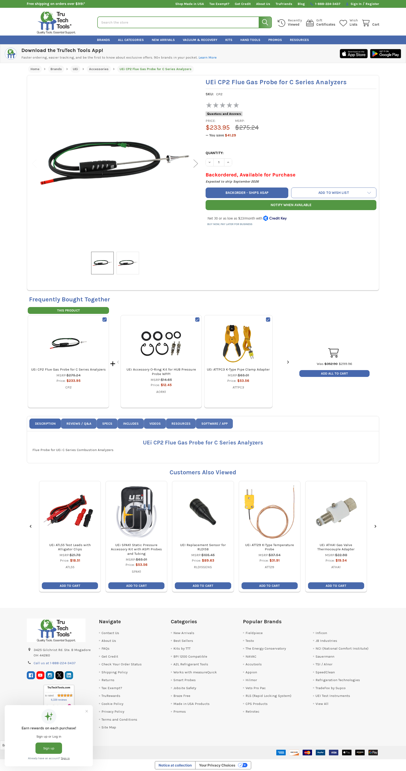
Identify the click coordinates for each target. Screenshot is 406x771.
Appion (251, 672)
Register (372, 4)
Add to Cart (70, 586)
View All (322, 704)
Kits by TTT (182, 648)
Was (327, 364)
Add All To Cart (334, 374)
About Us (263, 4)
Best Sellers (183, 641)
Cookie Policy (112, 704)
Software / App (214, 424)
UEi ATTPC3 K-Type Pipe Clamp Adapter (238, 369)
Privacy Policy (113, 711)
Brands (103, 40)
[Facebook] (31, 675)
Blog (301, 4)
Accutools (254, 664)
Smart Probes (184, 680)
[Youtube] (40, 675)
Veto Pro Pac (256, 688)
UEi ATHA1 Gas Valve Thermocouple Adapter (336, 547)
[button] (334, 193)
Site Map (109, 727)
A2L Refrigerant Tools (190, 664)
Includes (131, 424)
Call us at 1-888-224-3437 (55, 663)
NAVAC (251, 656)
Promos (275, 40)
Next (195, 163)
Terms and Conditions (119, 719)
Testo (250, 641)
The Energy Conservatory (266, 648)
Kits (228, 40)
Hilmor (251, 680)
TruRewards (111, 696)
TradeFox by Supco (331, 688)
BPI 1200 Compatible (190, 656)
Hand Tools (250, 40)
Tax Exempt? (219, 4)
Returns (108, 680)
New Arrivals (163, 40)
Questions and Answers (224, 114)
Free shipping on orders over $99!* (56, 4)
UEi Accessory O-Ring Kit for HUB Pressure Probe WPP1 (161, 371)
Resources (299, 40)
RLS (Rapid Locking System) (268, 696)
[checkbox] (104, 319)
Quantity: (214, 153)
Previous (34, 163)
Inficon (321, 633)
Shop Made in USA (189, 4)
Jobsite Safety (184, 688)
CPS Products (257, 704)
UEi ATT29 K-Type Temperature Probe (269, 547)
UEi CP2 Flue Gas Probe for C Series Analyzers (68, 369)
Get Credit (243, 4)
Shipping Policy (115, 672)
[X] (59, 675)
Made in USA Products (191, 704)
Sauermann (325, 656)
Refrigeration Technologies (338, 680)
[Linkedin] (69, 675)
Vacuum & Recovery (200, 40)
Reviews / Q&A (78, 424)
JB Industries (326, 641)
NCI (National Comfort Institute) (342, 648)
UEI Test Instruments (333, 696)
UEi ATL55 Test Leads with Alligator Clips (70, 547)
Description (45, 424)
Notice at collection (175, 765)
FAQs (105, 648)
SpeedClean (325, 672)
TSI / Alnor (324, 664)
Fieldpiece (254, 633)
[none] (115, 163)
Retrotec (252, 711)
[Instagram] (50, 675)
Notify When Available (291, 205)
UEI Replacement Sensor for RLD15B (203, 547)
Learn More (208, 57)
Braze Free (181, 696)
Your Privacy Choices (217, 765)
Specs (107, 424)
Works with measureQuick (195, 672)
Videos (155, 424)
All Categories (131, 40)
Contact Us (110, 633)
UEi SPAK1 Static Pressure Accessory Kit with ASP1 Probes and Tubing (136, 549)
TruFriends (284, 4)
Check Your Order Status (122, 664)
